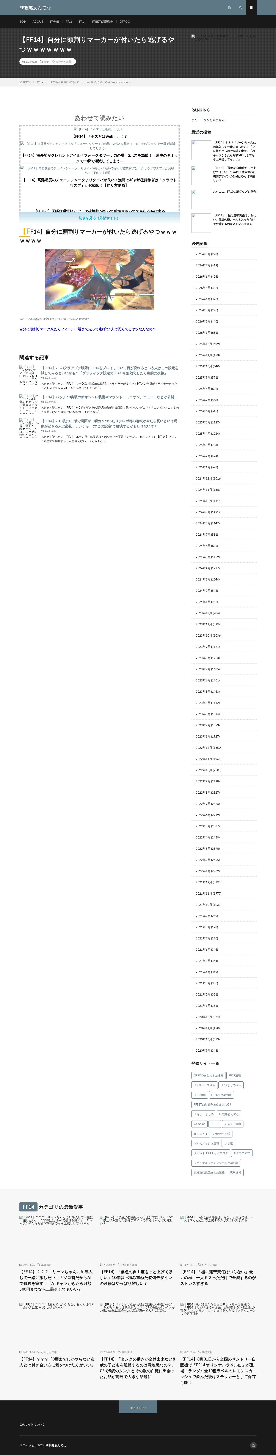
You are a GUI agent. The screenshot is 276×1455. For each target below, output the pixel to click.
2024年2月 (203, 590)
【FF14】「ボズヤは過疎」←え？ (99, 136)
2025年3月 (203, 445)
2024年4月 (203, 568)
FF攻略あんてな (229, 1114)
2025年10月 (204, 366)
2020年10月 (204, 1039)
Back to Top (138, 1408)
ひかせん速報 (63, 61)
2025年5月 (203, 422)
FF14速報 (200, 1094)
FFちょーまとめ (204, 1114)
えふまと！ (201, 1133)
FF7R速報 (235, 1075)
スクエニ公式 (241, 1153)
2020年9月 (203, 1050)
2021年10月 (204, 904)
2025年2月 (203, 456)
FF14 (82, 21)
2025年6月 (203, 411)
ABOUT (38, 21)
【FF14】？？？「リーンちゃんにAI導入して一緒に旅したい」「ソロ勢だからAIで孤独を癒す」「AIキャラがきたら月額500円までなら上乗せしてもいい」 (234, 151)
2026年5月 (203, 287)
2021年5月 (203, 961)
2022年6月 (203, 815)
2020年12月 (204, 1017)
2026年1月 (203, 332)
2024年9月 (203, 512)
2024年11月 (204, 489)
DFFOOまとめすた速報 (208, 1075)
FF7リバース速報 (204, 1085)
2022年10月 (204, 770)
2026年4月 (203, 299)
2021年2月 (203, 994)
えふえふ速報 (232, 1124)
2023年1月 (203, 736)
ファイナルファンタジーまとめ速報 (216, 1162)
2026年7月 (203, 265)
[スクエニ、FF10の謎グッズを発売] (201, 199)
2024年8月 (203, 523)
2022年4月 (203, 837)
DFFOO (125, 21)
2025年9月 (203, 377)
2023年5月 (203, 691)
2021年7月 (203, 938)
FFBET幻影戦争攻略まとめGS (212, 1104)
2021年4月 (203, 972)
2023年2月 (203, 725)
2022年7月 (203, 803)
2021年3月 (203, 983)
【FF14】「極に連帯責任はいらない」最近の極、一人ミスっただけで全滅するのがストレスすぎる (234, 219)
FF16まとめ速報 (221, 1094)
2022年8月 (203, 792)
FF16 (69, 21)
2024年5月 (203, 557)
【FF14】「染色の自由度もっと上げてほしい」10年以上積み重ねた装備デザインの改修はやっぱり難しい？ (136, 1277)
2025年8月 (203, 388)
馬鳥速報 (235, 1172)
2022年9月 (203, 781)
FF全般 (54, 21)
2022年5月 (203, 826)
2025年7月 (203, 400)
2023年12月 (204, 613)
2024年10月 (204, 501)
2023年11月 (204, 624)
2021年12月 (204, 882)
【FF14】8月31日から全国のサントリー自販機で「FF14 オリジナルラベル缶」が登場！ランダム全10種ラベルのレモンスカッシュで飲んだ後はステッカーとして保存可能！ (218, 1371)
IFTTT (215, 1124)
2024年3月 (203, 579)
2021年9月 (203, 916)
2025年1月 (203, 467)
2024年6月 (203, 545)
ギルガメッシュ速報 (206, 1143)
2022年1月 (203, 871)
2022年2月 (203, 860)
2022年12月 (204, 747)
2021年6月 (203, 949)
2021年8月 (203, 927)
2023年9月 (203, 646)
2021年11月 (204, 893)
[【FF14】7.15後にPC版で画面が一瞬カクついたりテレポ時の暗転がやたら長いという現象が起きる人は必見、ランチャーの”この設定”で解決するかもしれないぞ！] (29, 428)
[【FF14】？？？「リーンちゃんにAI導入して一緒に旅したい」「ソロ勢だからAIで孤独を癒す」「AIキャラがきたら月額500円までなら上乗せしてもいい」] (201, 150)
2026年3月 (203, 310)
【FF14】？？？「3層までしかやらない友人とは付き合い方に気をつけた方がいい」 (57, 1362)
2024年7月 (203, 534)
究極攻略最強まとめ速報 (209, 1172)
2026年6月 (203, 276)
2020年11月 (204, 1028)
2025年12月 (204, 344)
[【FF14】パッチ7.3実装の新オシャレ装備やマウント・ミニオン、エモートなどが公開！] (29, 404)
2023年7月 (203, 669)
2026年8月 (203, 254)
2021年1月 (203, 1005)
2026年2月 (203, 321)
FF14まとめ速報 (231, 1085)
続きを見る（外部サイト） (99, 218)
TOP (22, 21)
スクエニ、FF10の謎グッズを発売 (234, 191)
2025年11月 (204, 355)
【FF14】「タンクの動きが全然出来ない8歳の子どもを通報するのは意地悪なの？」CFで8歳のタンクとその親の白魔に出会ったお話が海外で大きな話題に (138, 1368)
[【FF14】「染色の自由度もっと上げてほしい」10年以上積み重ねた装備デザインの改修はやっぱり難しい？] (201, 175)
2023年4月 (203, 703)
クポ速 (228, 1143)
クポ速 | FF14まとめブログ (211, 1153)
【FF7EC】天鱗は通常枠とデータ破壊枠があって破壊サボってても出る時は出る (99, 211)
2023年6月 (203, 680)
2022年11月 (204, 759)
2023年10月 (204, 635)
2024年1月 (203, 602)
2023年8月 (203, 658)
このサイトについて (32, 1424)
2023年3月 (203, 714)
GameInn (199, 1124)
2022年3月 (203, 848)
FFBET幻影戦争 (102, 21)
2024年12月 (204, 478)
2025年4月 (203, 433)
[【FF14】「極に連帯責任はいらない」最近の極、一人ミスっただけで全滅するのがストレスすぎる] (201, 223)
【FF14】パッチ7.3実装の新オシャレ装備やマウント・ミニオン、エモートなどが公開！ (109, 397)
